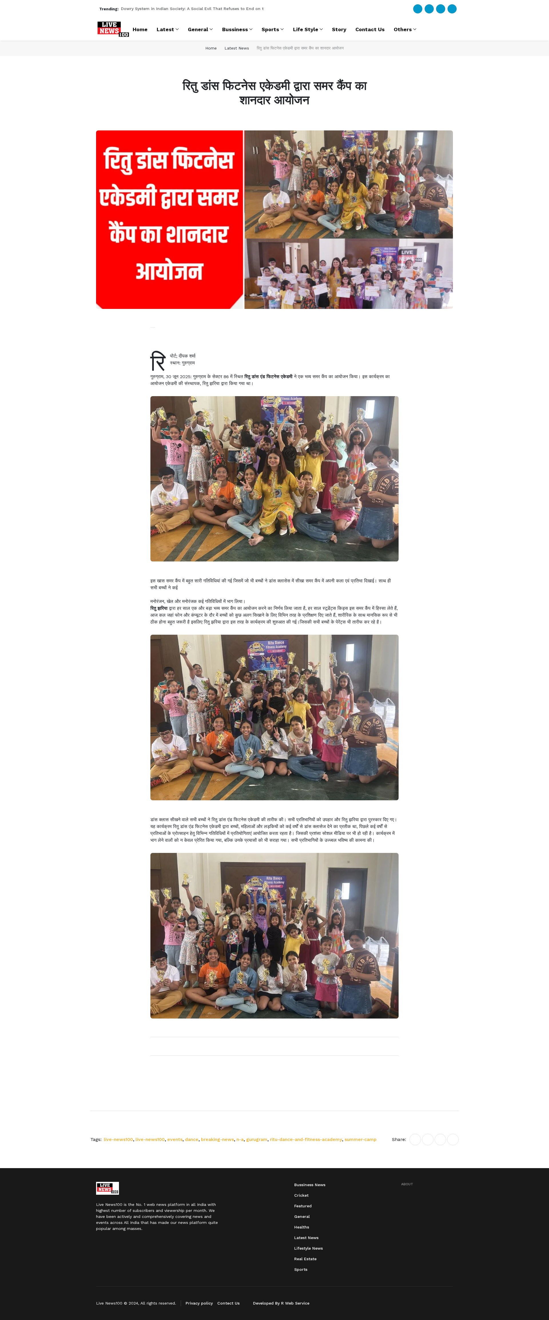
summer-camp (361, 1139)
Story (339, 29)
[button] (274, 219)
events (175, 1139)
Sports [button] (270, 29)
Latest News (236, 48)
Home (140, 29)
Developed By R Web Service (281, 1303)
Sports (300, 1269)
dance (192, 1139)
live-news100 (119, 1139)
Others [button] (403, 29)
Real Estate (305, 1259)
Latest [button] (165, 29)
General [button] (198, 29)
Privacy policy (199, 1303)
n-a (240, 1139)
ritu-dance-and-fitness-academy (306, 1139)
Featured (303, 1206)
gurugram (257, 1139)
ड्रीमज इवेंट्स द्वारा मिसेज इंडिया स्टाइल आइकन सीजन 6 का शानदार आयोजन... (179, 8)
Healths (301, 1227)
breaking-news (218, 1139)
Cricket (301, 1195)
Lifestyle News (308, 1248)
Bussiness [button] (235, 29)
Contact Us (370, 29)
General (302, 1216)
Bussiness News (309, 1184)
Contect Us (228, 1303)
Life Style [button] (305, 29)
